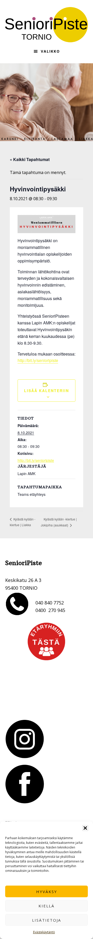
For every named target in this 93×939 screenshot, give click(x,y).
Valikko (50, 51)
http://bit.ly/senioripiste (38, 360)
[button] (85, 828)
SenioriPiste (46, 25)
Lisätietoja (46, 920)
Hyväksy (46, 891)
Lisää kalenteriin (46, 390)
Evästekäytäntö (44, 932)
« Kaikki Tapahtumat (30, 159)
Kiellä (46, 905)
